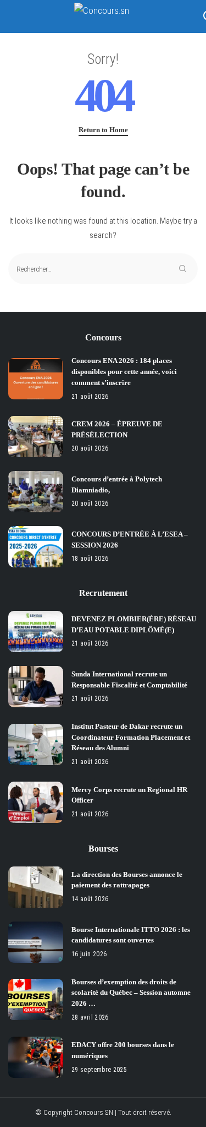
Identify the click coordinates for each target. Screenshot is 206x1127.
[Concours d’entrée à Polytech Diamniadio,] (35, 491)
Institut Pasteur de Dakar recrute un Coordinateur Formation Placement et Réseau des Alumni (130, 737)
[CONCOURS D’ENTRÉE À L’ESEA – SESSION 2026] (35, 546)
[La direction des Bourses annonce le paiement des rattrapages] (35, 887)
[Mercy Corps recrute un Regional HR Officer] (35, 802)
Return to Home (103, 130)
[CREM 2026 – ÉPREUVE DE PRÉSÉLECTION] (35, 436)
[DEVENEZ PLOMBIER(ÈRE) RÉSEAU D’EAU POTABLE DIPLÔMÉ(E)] (35, 631)
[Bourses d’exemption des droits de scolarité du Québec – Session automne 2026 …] (35, 999)
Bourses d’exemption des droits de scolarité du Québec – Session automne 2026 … (131, 993)
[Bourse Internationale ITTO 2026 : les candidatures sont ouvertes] (35, 942)
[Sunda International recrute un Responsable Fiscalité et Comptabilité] (35, 686)
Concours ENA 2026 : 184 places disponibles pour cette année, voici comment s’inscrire (124, 371)
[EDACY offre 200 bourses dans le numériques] (35, 1057)
